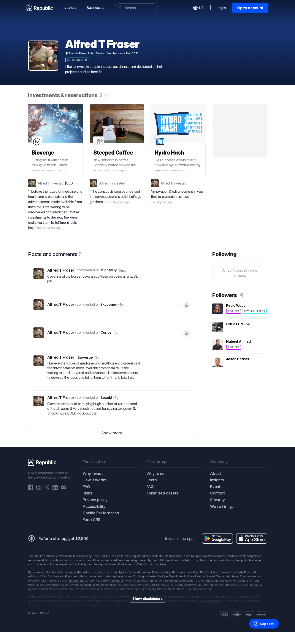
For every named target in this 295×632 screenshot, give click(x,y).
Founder (233, 311)
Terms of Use (137, 572)
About (215, 473)
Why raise (155, 473)
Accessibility (94, 506)
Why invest (93, 473)
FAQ (86, 486)
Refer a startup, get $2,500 (63, 538)
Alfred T (44, 183)
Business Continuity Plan (234, 572)
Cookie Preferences (101, 513)
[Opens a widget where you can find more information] (264, 624)
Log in (221, 8)
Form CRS (91, 519)
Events (216, 486)
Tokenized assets (162, 493)
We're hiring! (221, 506)
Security (217, 499)
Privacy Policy (161, 572)
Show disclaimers (147, 598)
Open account (250, 8)
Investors (69, 7)
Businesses (95, 7)
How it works (94, 480)
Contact (217, 493)
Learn (151, 480)
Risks (87, 493)
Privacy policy (95, 499)
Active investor (77, 60)
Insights (217, 480)
